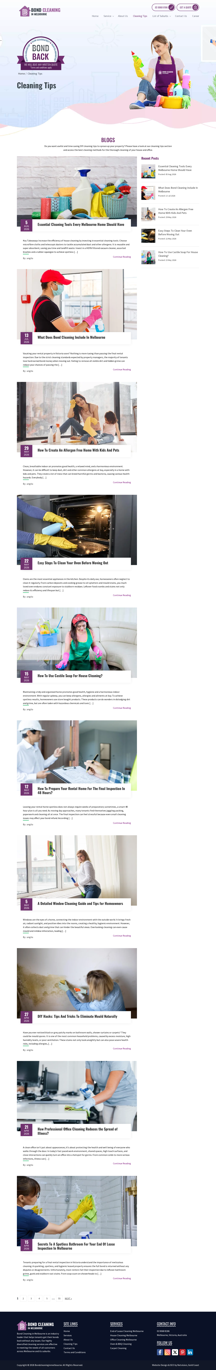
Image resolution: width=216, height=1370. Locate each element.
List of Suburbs (160, 16)
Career (195, 16)
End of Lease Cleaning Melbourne (127, 1331)
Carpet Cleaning (118, 1348)
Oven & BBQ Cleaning (121, 1343)
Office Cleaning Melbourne (123, 1339)
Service (108, 16)
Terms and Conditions (75, 1352)
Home (95, 16)
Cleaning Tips (140, 16)
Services (68, 1335)
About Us (123, 16)
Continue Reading (122, 256)
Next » (68, 1298)
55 (59, 1298)
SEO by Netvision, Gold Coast (184, 1365)
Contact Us (181, 16)
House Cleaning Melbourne (123, 1335)
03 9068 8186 (161, 7)
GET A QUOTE (186, 7)
